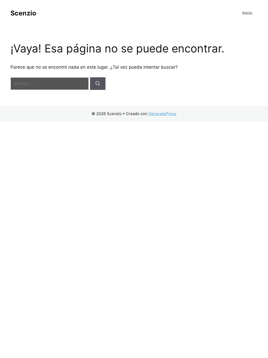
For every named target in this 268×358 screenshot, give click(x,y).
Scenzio (23, 13)
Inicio (247, 12)
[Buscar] (97, 83)
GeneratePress (162, 113)
